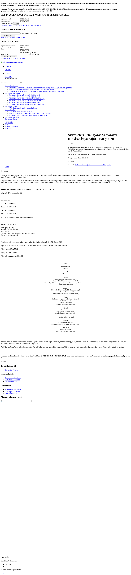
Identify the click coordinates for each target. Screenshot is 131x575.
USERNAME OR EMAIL (29, 33)
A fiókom (8, 66)
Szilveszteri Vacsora (11, 370)
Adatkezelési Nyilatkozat (13, 378)
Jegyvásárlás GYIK (11, 381)
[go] (21, 82)
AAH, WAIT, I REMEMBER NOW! (13, 38)
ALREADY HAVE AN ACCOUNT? (13, 58)
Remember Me (8, 23)
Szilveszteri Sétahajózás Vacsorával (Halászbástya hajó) (93, 165)
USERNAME (24, 19)
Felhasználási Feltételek (12, 380)
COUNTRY (35, 54)
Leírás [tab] (7, 167)
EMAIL (22, 48)
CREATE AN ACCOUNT (9, 25)
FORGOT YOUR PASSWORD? (30, 25)
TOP (2, 573)
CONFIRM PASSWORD (28, 52)
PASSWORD (24, 21)
